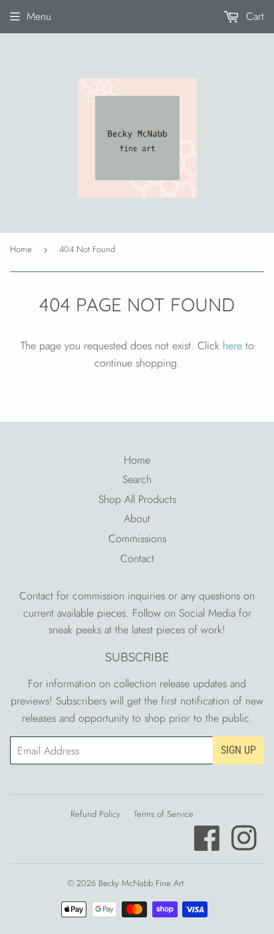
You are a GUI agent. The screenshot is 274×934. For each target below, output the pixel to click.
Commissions (137, 538)
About (137, 518)
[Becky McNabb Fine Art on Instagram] (244, 845)
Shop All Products (137, 499)
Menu (39, 16)
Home (21, 249)
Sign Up (238, 750)
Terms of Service (164, 814)
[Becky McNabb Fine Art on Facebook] (207, 845)
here (232, 345)
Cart (253, 16)
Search (137, 479)
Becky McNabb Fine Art (141, 883)
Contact (137, 558)
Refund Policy (95, 814)
